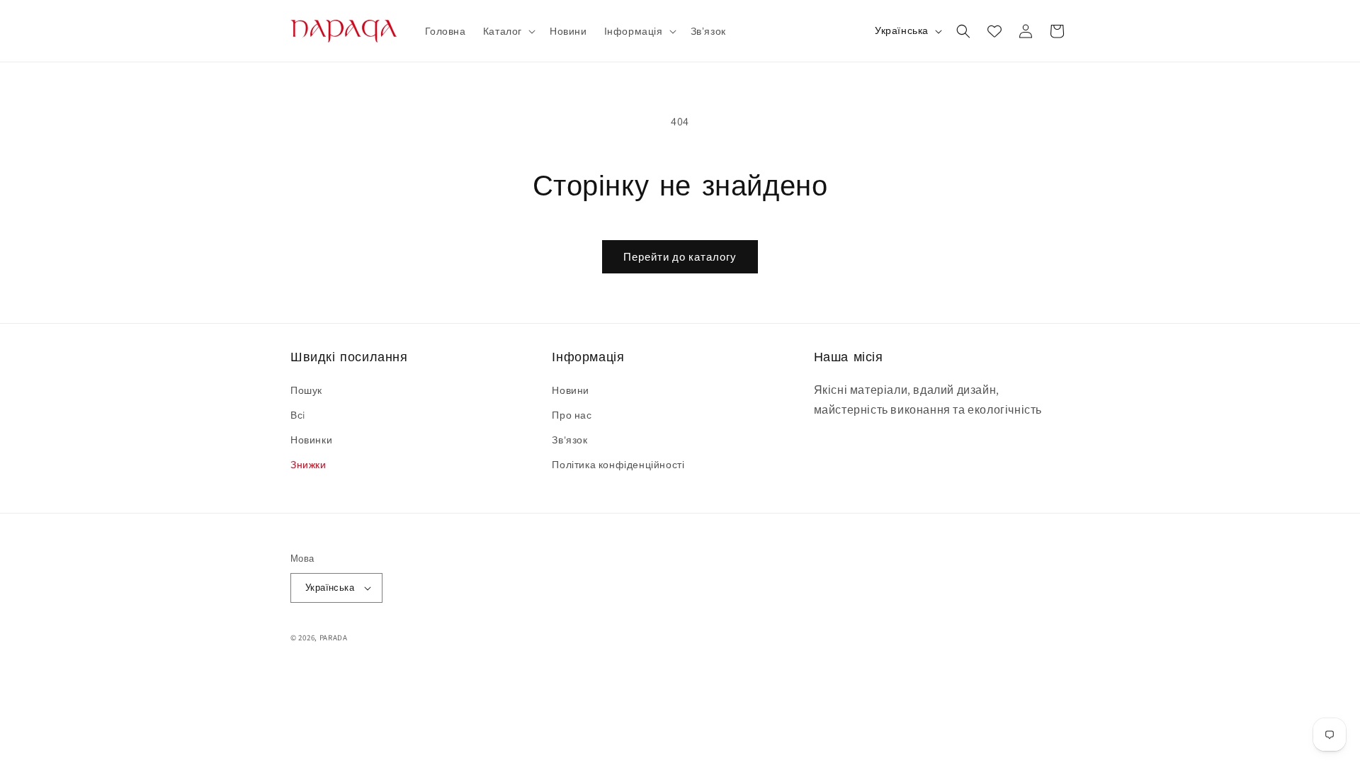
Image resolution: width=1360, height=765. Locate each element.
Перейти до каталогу (680, 257)
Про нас (571, 415)
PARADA (333, 637)
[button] (508, 31)
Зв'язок (569, 440)
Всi (297, 415)
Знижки (308, 464)
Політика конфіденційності (618, 464)
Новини (570, 390)
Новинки (311, 440)
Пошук (306, 390)
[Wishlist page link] (994, 31)
